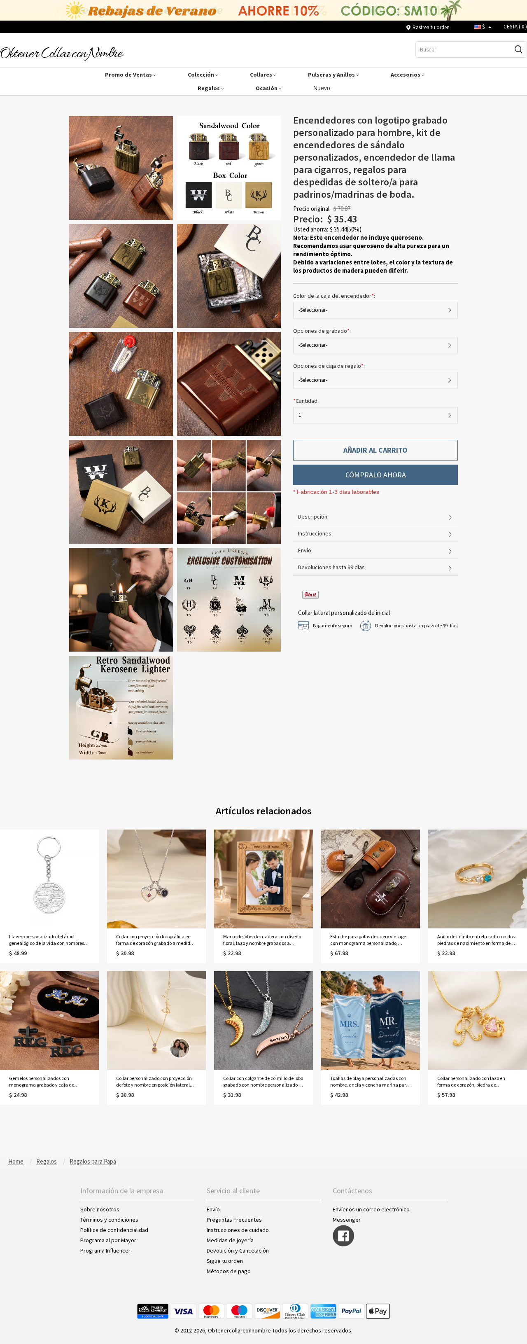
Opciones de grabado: (322, 330)
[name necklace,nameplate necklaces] (62, 53)
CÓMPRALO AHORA (375, 474)
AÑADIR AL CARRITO (375, 450)
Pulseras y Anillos (332, 74)
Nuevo (322, 88)
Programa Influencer (105, 1250)
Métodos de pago (229, 1271)
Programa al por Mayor (109, 1240)
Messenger (347, 1219)
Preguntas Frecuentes (234, 1219)
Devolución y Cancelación (238, 1250)
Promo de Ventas (129, 74)
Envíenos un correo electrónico (371, 1209)
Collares (261, 74)
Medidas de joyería (230, 1240)
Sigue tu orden (225, 1261)
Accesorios (406, 74)
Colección (201, 74)
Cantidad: (306, 400)
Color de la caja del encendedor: (334, 295)
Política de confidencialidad (114, 1230)
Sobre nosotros (99, 1209)
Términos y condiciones (109, 1219)
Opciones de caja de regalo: (329, 365)
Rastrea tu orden (431, 27)
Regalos (209, 88)
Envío (213, 1209)
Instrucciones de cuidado (238, 1230)
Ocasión (267, 88)
